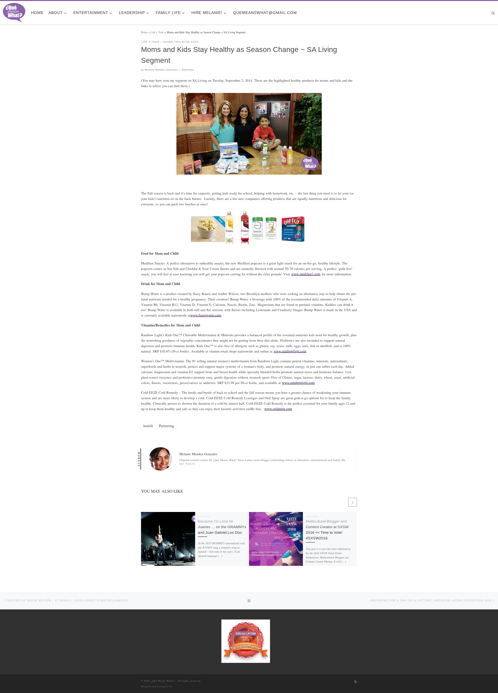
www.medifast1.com (305, 274)
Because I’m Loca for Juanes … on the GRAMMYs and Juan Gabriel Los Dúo (222, 527)
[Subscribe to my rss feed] (355, 681)
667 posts (187, 464)
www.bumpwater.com (205, 315)
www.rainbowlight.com (290, 351)
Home (144, 32)
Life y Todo (157, 32)
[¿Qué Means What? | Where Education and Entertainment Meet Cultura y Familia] (14, 11)
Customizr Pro (165, 686)
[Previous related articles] (343, 502)
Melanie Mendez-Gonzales (161, 69)
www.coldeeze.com (278, 408)
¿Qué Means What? (162, 680)
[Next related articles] (352, 502)
